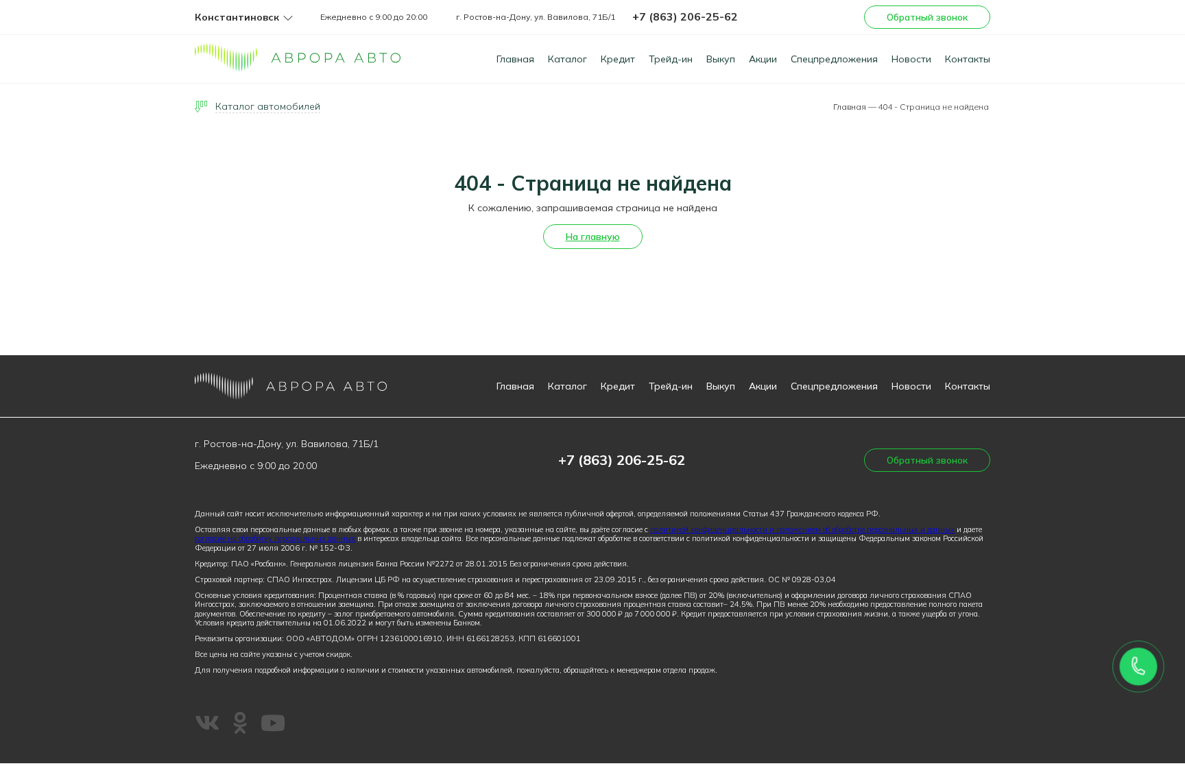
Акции (763, 59)
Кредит (618, 59)
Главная (515, 59)
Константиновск (237, 17)
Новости (911, 59)
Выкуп (720, 59)
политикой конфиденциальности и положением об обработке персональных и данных (802, 529)
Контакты (967, 59)
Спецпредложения (834, 59)
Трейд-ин (671, 59)
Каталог (567, 59)
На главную (593, 236)
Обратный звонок (927, 17)
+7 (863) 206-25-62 (685, 16)
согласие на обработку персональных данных (275, 538)
